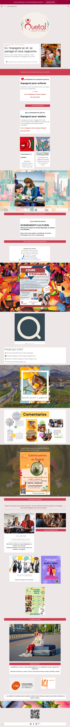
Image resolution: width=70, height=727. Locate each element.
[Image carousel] (30, 191)
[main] (22, 54)
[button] (1, 6)
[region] (35, 2)
